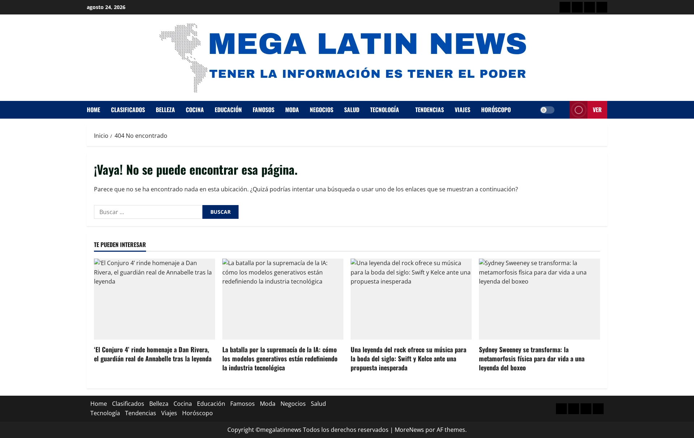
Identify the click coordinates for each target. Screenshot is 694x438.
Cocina (195, 109)
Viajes (462, 109)
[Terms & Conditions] (565, 7)
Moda (292, 109)
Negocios (321, 109)
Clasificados (128, 109)
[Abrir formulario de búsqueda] (562, 110)
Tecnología (384, 109)
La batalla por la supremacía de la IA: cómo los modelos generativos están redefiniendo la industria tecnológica (280, 358)
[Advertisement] (589, 7)
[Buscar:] (148, 212)
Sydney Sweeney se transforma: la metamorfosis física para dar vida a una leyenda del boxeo (531, 358)
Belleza (165, 109)
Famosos (263, 109)
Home (93, 109)
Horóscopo (496, 109)
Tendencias (429, 109)
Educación (228, 109)
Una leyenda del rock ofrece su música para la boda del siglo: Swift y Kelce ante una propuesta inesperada (408, 358)
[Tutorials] (601, 7)
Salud (351, 109)
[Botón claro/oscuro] (547, 110)
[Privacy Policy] (577, 7)
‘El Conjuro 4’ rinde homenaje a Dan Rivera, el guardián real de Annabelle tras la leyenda (152, 354)
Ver (597, 109)
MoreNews (409, 430)
